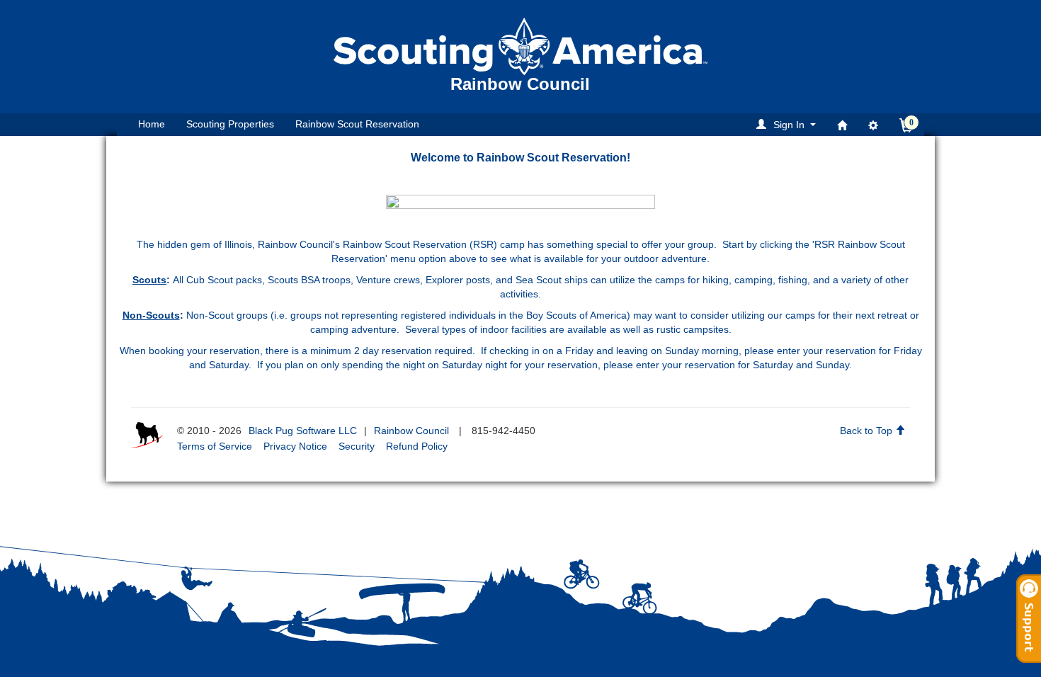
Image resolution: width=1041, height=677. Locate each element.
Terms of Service (214, 446)
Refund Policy (417, 446)
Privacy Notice (295, 446)
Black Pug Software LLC (303, 430)
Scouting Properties (230, 124)
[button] (788, 124)
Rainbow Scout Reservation (357, 124)
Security (357, 446)
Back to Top (867, 430)
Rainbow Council (411, 430)
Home (151, 124)
